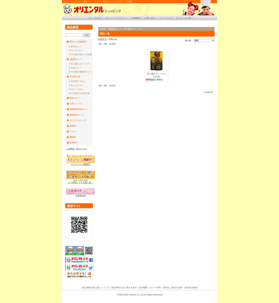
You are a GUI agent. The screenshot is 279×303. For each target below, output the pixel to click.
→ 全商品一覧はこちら (76, 149)
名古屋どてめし (78, 81)
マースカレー (77, 50)
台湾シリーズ (76, 103)
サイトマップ (165, 18)
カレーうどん (77, 89)
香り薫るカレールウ (80, 64)
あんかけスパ (77, 85)
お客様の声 (80, 195)
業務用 (73, 126)
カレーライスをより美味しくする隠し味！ (80, 181)
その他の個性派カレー (81, 72)
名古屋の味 (75, 76)
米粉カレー (76, 68)
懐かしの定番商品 (78, 41)
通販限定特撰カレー (79, 109)
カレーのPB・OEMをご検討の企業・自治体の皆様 (173, 287)
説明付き (102, 39)
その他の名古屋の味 (80, 93)
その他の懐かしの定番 (81, 54)
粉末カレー (75, 98)
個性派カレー (76, 59)
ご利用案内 (135, 18)
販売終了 (74, 142)
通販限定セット (77, 115)
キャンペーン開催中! (80, 164)
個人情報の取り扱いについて (95, 287)
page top (209, 92)
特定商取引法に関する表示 (124, 287)
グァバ (73, 131)
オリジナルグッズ (78, 120)
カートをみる (94, 18)
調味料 (73, 137)
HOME (103, 29)
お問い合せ (150, 18)
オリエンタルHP (183, 18)
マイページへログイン (115, 18)
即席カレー (76, 46)
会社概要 (143, 287)
